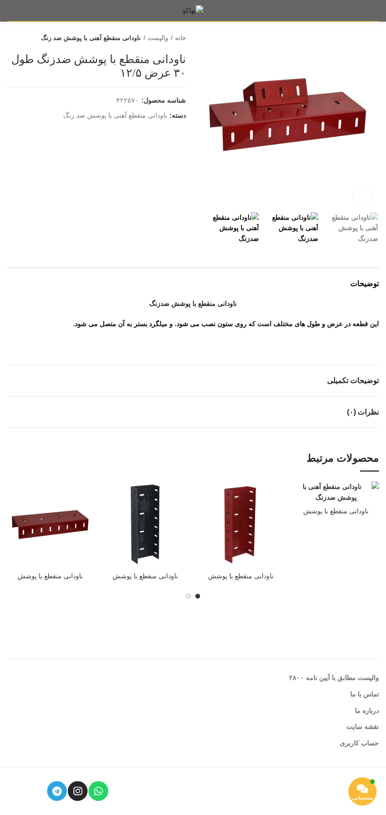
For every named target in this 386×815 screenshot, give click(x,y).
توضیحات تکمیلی (353, 380)
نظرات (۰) (363, 412)
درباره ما (367, 710)
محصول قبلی (30, 38)
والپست (158, 37)
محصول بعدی (11, 38)
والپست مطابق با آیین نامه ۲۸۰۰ (334, 677)
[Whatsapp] (98, 791)
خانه (180, 37)
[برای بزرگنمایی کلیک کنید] (362, 195)
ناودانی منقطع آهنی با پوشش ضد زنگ (91, 37)
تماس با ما (364, 694)
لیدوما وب (202, 793)
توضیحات (364, 284)
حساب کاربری (359, 743)
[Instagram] (78, 791)
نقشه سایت (362, 726)
